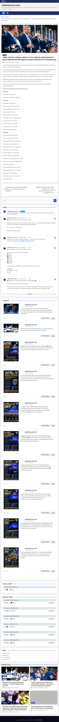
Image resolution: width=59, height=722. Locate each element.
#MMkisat (23, 241)
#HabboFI (15, 230)
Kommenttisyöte (6, 657)
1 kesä (29, 278)
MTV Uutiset (9, 179)
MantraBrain (40, 720)
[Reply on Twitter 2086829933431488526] (8, 233)
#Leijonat (18, 241)
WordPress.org (6, 659)
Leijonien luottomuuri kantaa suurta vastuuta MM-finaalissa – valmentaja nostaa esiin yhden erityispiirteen (42, 684)
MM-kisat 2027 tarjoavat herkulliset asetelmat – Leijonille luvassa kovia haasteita (13, 684)
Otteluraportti (51, 602)
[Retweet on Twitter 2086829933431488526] (10, 233)
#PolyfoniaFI (10, 230)
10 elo (29, 218)
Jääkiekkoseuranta (10, 5)
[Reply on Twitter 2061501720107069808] (8, 291)
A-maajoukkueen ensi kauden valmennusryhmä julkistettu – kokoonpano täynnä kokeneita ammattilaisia (16, 189)
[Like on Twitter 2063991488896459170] (13, 243)
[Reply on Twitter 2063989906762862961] (8, 274)
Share (53, 318)
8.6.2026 (6, 687)
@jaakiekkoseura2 (23, 218)
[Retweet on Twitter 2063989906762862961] (10, 274)
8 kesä (29, 237)
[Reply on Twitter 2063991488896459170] (8, 243)
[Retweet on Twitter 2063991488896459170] (10, 243)
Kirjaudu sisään (6, 653)
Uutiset (4, 55)
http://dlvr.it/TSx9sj (11, 241)
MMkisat (39, 330)
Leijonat (34, 330)
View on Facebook (45, 318)
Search (55, 200)
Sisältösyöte (5, 655)
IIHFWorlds (44, 330)
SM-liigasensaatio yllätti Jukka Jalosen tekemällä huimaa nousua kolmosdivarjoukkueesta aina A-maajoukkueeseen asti (45, 190)
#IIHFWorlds (29, 241)
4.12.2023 (6, 62)
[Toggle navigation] (7, 13)
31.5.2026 (34, 687)
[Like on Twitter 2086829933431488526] (13, 233)
